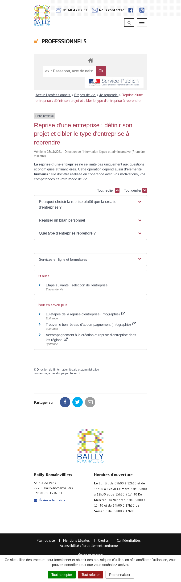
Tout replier (106, 190)
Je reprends (109, 95)
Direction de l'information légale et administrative (68, 369)
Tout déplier (133, 190)
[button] (90, 204)
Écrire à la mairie (51, 500)
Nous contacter (111, 10)
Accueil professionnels (53, 95)
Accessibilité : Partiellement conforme (89, 545)
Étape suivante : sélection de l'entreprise (76, 285)
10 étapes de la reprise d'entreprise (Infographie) (83, 314)
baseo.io (75, 373)
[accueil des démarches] (90, 60)
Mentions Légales (76, 540)
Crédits (103, 540)
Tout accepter (61, 575)
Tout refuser (91, 575)
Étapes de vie (85, 95)
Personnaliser (119, 575)
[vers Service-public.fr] (114, 82)
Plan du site (46, 540)
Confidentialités (129, 540)
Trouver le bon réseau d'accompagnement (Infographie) (89, 324)
